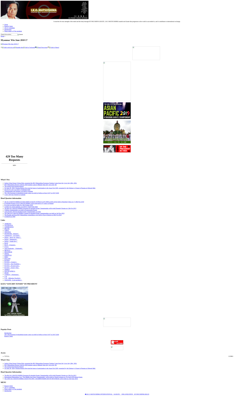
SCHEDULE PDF (9, 216)
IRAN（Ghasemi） (10, 245)
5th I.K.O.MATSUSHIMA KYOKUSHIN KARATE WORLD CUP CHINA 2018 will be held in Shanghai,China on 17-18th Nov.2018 (44, 202)
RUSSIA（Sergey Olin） (12, 268)
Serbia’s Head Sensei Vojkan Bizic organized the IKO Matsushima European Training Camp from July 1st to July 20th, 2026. (40, 183)
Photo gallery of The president (13, 31)
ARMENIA (7, 223)
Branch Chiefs (8, 26)
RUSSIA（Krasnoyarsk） (12, 266)
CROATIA (7, 232)
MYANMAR (8, 252)
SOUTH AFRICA (9, 271)
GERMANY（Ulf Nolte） (12, 235)
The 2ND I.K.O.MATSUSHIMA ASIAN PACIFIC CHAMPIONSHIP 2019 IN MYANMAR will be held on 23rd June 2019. (41, 379)
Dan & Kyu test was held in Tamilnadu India (17, 189)
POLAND (7, 258)
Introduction (7, 29)
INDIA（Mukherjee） (11, 239)
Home (6, 24)
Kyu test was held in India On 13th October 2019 (18, 205)
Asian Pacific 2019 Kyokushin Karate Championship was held (22, 211)
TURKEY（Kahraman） (11, 274)
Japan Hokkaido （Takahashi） (13, 248)
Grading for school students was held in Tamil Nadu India (21, 207)
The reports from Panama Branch (14, 186)
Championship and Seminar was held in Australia (18, 191)
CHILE (6, 230)
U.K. (5, 276)
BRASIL (7, 228)
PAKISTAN (8, 255)
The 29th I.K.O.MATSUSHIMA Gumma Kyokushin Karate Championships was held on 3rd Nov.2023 (34, 213)
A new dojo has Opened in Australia (14, 194)
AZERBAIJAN (9, 227)
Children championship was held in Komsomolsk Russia (20, 210)
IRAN (6, 243)
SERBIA (7, 269)
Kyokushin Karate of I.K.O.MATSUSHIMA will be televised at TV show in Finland (28, 203)
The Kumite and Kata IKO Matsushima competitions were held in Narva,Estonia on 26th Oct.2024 (33, 215)
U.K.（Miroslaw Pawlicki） (12, 278)
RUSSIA (7, 260)
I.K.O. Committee (9, 28)
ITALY (6, 247)
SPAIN (6, 273)
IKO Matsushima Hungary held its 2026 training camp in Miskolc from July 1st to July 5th (30, 185)
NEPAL (6, 253)
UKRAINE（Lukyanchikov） (13, 280)
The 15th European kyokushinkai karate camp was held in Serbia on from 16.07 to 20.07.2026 (31, 193)
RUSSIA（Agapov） (10, 262)
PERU (6, 257)
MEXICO (7, 250)
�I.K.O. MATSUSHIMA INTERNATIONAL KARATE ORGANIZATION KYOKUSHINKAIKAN (117, 394)
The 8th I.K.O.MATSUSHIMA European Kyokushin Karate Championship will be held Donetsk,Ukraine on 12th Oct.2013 (40, 208)
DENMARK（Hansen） (11, 233)
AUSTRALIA (8, 225)
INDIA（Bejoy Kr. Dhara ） (12, 237)
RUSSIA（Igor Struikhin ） (12, 264)
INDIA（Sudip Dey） (11, 241)
